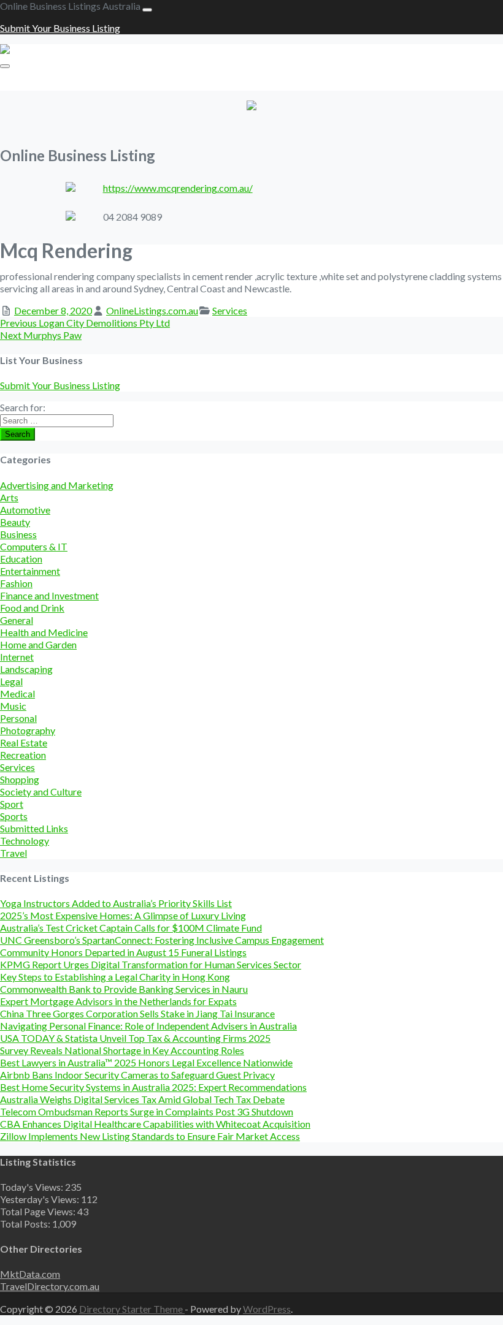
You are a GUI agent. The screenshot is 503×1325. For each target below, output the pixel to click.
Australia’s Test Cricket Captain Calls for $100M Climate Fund (131, 927)
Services (229, 310)
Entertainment (30, 571)
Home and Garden (38, 644)
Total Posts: (26, 1223)
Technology (24, 840)
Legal (11, 681)
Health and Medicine (44, 632)
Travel (13, 853)
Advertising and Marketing (56, 485)
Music (13, 706)
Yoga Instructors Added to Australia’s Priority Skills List (116, 903)
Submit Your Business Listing (60, 28)
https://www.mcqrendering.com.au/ (178, 188)
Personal (18, 718)
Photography (27, 730)
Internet (17, 656)
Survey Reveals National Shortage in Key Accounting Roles (122, 1050)
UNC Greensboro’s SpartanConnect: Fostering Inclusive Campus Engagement (162, 940)
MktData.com (30, 1274)
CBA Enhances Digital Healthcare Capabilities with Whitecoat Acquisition (155, 1123)
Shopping (19, 779)
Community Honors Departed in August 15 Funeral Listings (123, 952)
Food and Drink (32, 607)
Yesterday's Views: (40, 1199)
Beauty (15, 522)
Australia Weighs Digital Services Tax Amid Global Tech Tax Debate (142, 1099)
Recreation (23, 755)
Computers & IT (33, 546)
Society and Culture (41, 791)
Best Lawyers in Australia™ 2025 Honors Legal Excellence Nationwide (146, 1062)
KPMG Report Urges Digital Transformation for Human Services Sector (150, 964)
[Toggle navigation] (147, 10)
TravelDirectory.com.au (49, 1286)
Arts (9, 497)
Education (21, 558)
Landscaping (26, 669)
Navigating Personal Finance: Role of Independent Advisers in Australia (148, 1025)
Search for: (22, 407)
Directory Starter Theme (132, 1309)
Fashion (16, 583)
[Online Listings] (36, 50)
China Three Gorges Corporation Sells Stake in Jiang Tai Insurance (137, 1013)
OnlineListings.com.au (152, 310)
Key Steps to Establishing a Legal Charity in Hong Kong (115, 976)
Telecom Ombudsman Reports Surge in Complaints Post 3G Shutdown (146, 1111)
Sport (11, 804)
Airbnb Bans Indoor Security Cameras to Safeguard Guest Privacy (137, 1074)
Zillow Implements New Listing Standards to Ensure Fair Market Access (150, 1136)
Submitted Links (34, 828)
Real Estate (23, 742)
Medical (17, 693)
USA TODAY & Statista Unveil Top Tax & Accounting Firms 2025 (135, 1038)
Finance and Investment (49, 595)
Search (17, 434)
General (16, 620)
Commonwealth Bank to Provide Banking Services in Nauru (124, 989)
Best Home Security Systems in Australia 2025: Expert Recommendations (153, 1087)
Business (18, 534)
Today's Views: (32, 1187)
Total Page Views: (38, 1211)
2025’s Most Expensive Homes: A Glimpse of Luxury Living (123, 915)
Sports (14, 816)
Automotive (25, 509)
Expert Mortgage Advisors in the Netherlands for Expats (118, 1001)
